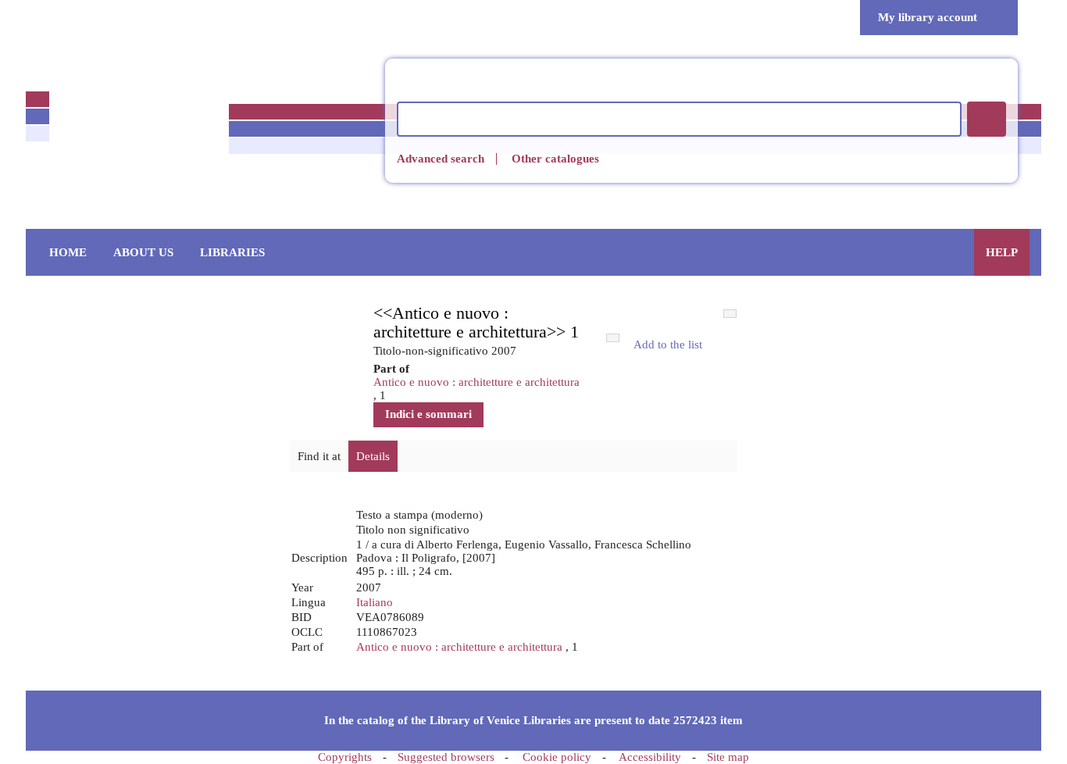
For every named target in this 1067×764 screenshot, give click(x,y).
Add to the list (667, 344)
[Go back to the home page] (139, 132)
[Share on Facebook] (692, 375)
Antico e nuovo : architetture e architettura (476, 382)
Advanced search (440, 159)
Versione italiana (55, 17)
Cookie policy (557, 757)
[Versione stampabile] (719, 345)
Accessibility (650, 757)
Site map (728, 757)
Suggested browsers (446, 757)
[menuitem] (67, 252)
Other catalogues (555, 158)
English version (90, 17)
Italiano (374, 602)
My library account (927, 17)
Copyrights (345, 757)
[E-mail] (666, 375)
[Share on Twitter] (719, 375)
